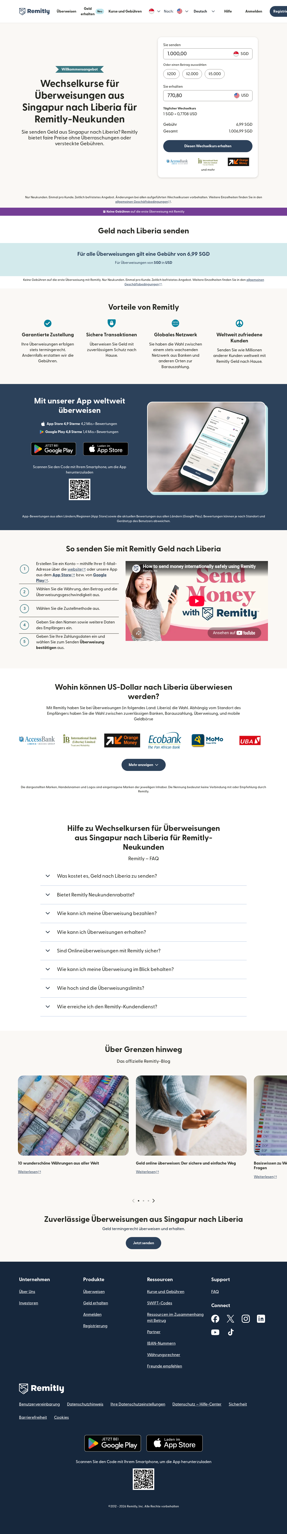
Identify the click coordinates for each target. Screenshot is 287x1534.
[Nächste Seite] (153, 1200)
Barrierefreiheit (33, 1417)
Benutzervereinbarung (39, 1404)
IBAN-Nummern (161, 1343)
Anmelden (253, 11)
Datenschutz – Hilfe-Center (197, 1404)
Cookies (61, 1417)
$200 (171, 74)
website (76, 569)
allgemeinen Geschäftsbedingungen (143, 201)
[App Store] (105, 449)
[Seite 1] (138, 1200)
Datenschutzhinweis (85, 1404)
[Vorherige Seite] (133, 1200)
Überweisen (66, 11)
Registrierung (95, 1326)
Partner (154, 1332)
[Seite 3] (148, 1200)
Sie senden (172, 45)
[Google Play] (53, 449)
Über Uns (27, 1292)
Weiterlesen (29, 1172)
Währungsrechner (163, 1355)
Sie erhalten (173, 86)
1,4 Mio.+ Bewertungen (82, 432)
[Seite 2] (143, 1200)
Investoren (28, 1303)
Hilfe (228, 11)
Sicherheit (238, 1404)
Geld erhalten (91, 11)
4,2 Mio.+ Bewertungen (82, 424)
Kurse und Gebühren (125, 11)
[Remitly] (34, 11)
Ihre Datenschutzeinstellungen (138, 1404)
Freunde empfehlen (164, 1366)
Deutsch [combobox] (200, 11)
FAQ (215, 1292)
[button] (154, 11)
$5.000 (215, 74)
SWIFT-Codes (159, 1303)
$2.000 (192, 74)
